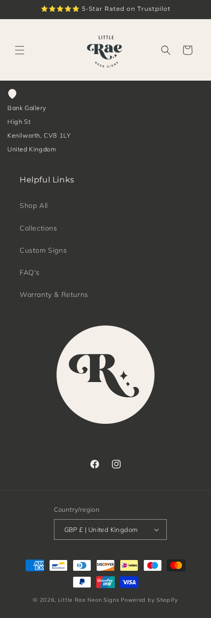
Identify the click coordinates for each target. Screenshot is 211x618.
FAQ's (30, 272)
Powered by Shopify (149, 599)
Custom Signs (43, 250)
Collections (38, 228)
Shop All (34, 205)
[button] (19, 50)
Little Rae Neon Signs (88, 599)
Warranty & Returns (54, 294)
